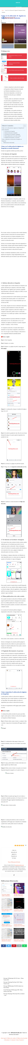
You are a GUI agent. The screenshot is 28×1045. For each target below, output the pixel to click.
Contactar (13, 1040)
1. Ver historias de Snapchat (9, 131)
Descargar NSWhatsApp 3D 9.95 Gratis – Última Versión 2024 (14, 979)
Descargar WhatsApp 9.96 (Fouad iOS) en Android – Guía (14, 994)
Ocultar (19, 7)
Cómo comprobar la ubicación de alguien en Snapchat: (12, 140)
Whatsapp (19, 21)
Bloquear (19, 11)
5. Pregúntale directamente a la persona (11, 137)
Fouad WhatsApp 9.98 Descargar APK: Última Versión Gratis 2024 (13, 990)
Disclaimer (7, 1040)
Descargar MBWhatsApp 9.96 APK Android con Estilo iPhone (13, 987)
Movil (18, 16)
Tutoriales (20, 25)
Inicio (18, 2)
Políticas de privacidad (22, 1038)
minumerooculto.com (19, 865)
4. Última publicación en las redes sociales (12, 136)
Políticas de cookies (11, 1038)
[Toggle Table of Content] (23, 126)
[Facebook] (14, 875)
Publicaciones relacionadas (8, 142)
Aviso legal (3, 1038)
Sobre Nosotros (21, 31)
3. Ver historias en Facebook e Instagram (11, 134)
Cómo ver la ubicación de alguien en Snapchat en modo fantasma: (13, 128)
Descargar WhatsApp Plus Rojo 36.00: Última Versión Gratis (13, 983)
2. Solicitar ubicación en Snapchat (10, 132)
